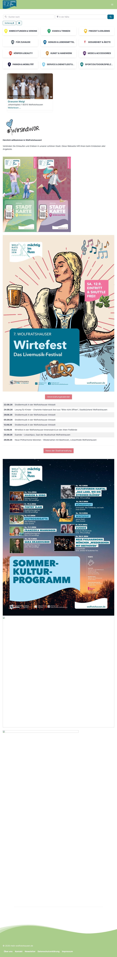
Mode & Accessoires (99, 53)
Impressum (67, 951)
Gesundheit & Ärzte (99, 42)
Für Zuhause (23, 42)
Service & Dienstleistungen (63, 64)
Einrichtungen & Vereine (23, 31)
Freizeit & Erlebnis (99, 31)
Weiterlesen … (14, 108)
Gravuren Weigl (16, 101)
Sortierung (9, 23)
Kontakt (19, 951)
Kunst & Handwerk (61, 53)
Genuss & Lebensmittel (61, 42)
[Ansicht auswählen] (19, 23)
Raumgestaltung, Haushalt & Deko (22, 97)
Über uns (8, 951)
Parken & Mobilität (23, 64)
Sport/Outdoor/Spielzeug (100, 64)
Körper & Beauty (23, 53)
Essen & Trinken (61, 31)
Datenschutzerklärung (49, 951)
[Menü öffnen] (112, 4)
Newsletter (30, 951)
